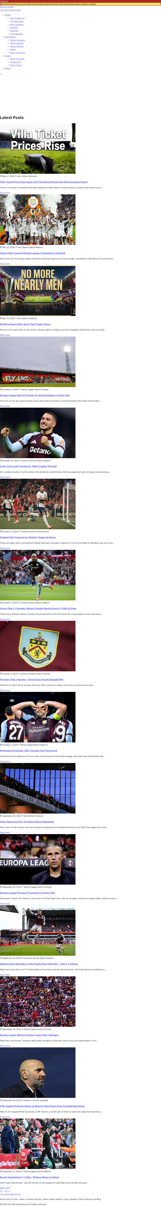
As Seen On (15, 62)
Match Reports (17, 43)
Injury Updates (17, 24)
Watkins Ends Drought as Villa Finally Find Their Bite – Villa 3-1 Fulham (39, 964)
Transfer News (17, 21)
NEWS (8, 15)
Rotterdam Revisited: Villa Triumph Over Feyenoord (28, 750)
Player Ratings (16, 46)
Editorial (14, 27)
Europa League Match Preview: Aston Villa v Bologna (29, 1035)
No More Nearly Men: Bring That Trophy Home (25, 324)
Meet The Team (17, 59)
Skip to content (7, 7)
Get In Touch (16, 65)
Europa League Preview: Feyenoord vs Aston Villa (27, 892)
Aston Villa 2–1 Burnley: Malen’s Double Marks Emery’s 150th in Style (38, 608)
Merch (8, 68)
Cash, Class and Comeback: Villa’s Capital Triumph (28, 466)
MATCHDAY (10, 37)
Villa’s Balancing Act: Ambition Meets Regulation (27, 821)
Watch (13, 49)
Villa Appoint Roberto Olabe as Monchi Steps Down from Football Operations (42, 1106)
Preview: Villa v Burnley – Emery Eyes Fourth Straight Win (31, 679)
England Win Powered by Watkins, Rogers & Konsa (28, 537)
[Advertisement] (80, 94)
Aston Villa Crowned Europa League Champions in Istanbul (75, 4)
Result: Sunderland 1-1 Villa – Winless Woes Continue (29, 1177)
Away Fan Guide (17, 53)
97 (6, 1191)
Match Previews (17, 40)
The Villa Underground (10, 10)
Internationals (16, 34)
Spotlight (14, 31)
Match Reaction (17, 18)
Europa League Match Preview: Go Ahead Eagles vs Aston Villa (35, 395)
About (8, 56)
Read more (5, 192)
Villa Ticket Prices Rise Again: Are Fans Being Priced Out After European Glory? (28, 4)
